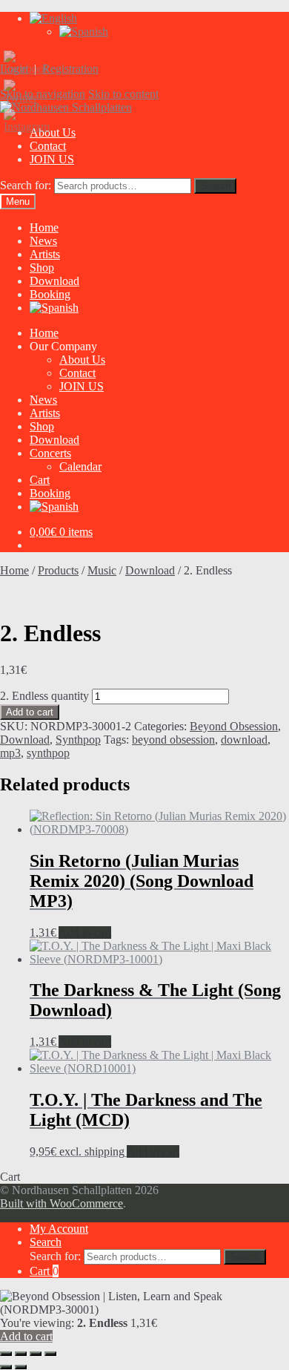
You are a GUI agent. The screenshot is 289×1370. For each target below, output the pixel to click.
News (43, 241)
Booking (50, 294)
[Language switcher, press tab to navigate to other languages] (53, 18)
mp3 (10, 753)
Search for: (25, 185)
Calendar (80, 466)
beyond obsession (173, 739)
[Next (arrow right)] (21, 1367)
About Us (82, 359)
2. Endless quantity (44, 695)
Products (58, 570)
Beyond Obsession (234, 726)
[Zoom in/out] (6, 1353)
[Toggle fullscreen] (21, 1353)
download (244, 739)
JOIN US (52, 159)
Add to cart (29, 712)
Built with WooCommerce (61, 1203)
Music (101, 570)
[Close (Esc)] (50, 1353)
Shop (42, 267)
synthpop (48, 753)
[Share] (35, 1353)
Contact (48, 146)
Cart (40, 479)
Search (215, 185)
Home (44, 227)
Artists (45, 254)
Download (54, 281)
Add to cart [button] (85, 932)
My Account (59, 1228)
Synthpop (78, 739)
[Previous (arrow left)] (6, 1367)
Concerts (50, 453)
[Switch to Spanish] (83, 31)
